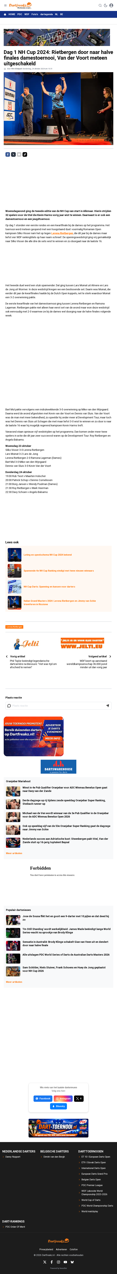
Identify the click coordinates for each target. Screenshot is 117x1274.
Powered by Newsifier (58, 1268)
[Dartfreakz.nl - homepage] (20, 5)
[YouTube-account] (65, 1262)
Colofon (74, 1249)
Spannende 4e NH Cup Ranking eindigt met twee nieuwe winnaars (59, 570)
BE (61, 14)
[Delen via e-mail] (19, 154)
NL (56, 14)
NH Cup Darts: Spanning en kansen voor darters (49, 586)
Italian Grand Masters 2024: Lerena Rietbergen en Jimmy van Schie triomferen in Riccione (60, 603)
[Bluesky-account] (72, 1262)
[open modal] (111, 5)
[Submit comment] (107, 705)
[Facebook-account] (51, 1262)
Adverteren (61, 1249)
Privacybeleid (46, 1249)
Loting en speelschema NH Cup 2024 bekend (48, 554)
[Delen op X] (13, 154)
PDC (19, 14)
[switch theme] (106, 5)
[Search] (100, 5)
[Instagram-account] (58, 1262)
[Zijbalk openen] (5, 5)
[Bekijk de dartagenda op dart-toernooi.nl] (58, 1128)
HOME (12, 14)
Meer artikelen (14, 853)
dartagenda (46, 14)
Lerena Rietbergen (62, 233)
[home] (5, 14)
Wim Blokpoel (16, 69)
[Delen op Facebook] (7, 154)
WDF (26, 14)
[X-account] (45, 1262)
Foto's (35, 14)
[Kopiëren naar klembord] (25, 154)
